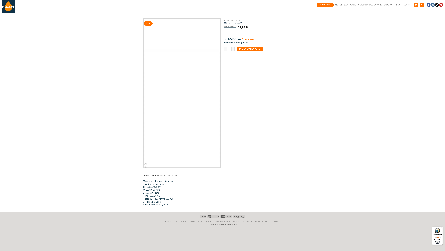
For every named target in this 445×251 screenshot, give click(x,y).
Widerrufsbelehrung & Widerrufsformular (226, 221)
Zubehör (388, 5)
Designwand (375, 5)
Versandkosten (248, 39)
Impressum (275, 221)
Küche (353, 5)
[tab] (149, 175)
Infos (397, 5)
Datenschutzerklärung (258, 221)
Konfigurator (171, 221)
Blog (406, 5)
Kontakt (200, 221)
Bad (346, 5)
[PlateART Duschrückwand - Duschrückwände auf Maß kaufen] (8, 6)
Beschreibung (149, 175)
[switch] (437, 242)
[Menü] (441, 228)
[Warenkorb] (416, 5)
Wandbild (363, 5)
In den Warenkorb (249, 49)
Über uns (191, 221)
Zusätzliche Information (168, 175)
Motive (338, 5)
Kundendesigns (232, 20)
